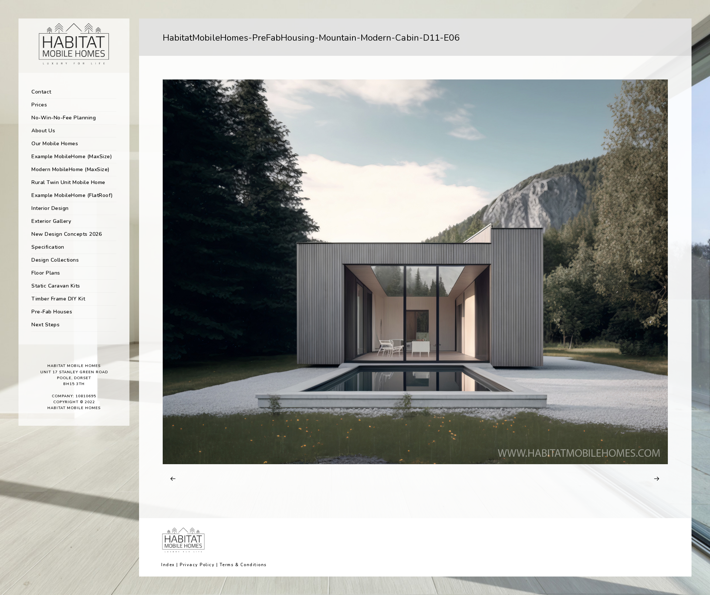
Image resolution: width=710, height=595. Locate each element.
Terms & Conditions (243, 565)
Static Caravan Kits (55, 285)
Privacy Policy (197, 565)
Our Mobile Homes (54, 143)
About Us (43, 130)
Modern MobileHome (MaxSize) (70, 169)
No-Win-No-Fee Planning (63, 117)
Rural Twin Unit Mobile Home (68, 182)
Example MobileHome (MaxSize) (71, 156)
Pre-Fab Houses (51, 311)
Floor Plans (45, 272)
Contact (41, 91)
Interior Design (50, 208)
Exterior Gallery (51, 221)
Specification (47, 247)
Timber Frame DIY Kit (58, 298)
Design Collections (55, 260)
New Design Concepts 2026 (66, 234)
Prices (39, 104)
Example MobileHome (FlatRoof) (72, 195)
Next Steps (45, 324)
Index (168, 565)
